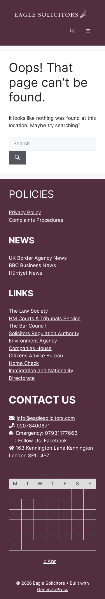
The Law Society (28, 311)
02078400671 (33, 426)
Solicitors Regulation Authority (44, 333)
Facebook (55, 441)
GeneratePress (52, 589)
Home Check (24, 363)
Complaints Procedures (36, 220)
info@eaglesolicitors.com (46, 418)
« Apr (49, 561)
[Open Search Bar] (72, 31)
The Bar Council (27, 326)
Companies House (30, 348)
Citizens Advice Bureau (36, 356)
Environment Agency (33, 341)
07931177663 (61, 433)
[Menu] (88, 31)
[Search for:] (52, 143)
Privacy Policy (25, 212)
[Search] (17, 158)
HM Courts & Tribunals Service (44, 318)
